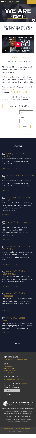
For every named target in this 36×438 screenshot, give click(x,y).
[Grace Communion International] (12, 2)
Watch (14, 57)
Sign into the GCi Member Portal (15, 359)
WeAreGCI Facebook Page (13, 379)
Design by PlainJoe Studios (17, 431)
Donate (12, 106)
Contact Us (8, 372)
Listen (22, 57)
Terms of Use (9, 368)
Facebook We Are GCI (19, 92)
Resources (8, 366)
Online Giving (31, 2)
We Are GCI (11, 89)
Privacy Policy (9, 370)
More (18, 344)
